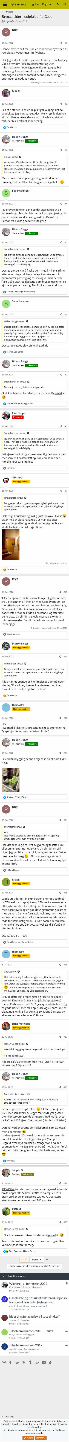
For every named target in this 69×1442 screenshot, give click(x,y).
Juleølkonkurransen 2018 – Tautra (31, 1331)
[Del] (61, 43)
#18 (65, 1087)
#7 (66, 375)
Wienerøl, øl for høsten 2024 (28, 1283)
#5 (66, 242)
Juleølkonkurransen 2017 (25, 1345)
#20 (65, 1222)
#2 (66, 104)
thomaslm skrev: (13, 826)
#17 (65, 1037)
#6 (66, 314)
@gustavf (56, 393)
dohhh (12, 1306)
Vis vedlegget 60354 (14, 1055)
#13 (65, 753)
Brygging (25, 1320)
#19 (65, 1183)
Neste (35, 1260)
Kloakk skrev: (11, 156)
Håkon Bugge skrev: (14, 321)
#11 (65, 657)
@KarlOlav (8, 1189)
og (21, 292)
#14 (65, 820)
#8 (66, 426)
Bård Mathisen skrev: (15, 1094)
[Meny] (5, 4)
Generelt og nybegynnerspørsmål (32, 1306)
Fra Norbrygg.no (26, 1334)
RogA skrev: (10, 971)
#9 (66, 491)
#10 (65, 592)
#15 (65, 893)
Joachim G (14, 1320)
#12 (65, 718)
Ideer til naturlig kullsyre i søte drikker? (34, 1316)
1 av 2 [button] (24, 1260)
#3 (66, 150)
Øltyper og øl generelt (32, 1287)
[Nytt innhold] (57, 4)
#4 (66, 204)
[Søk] (64, 4)
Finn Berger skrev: (13, 497)
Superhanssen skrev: (15, 249)
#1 (66, 43)
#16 (65, 965)
